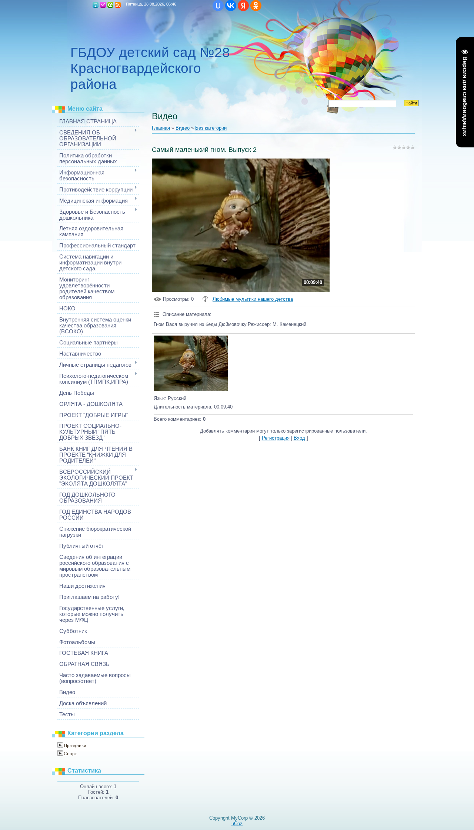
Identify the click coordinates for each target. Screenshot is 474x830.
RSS (118, 5)
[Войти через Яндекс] (243, 5)
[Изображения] (191, 363)
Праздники (75, 745)
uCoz (237, 823)
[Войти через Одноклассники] (255, 5)
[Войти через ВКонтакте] (230, 5)
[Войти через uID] (218, 5)
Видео (183, 128)
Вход (110, 5)
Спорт (70, 753)
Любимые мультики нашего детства (253, 299)
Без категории (211, 128)
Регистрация (103, 5)
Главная (96, 5)
